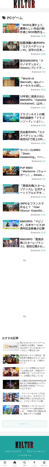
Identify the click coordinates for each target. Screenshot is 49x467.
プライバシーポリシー (36, 451)
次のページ (24, 424)
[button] (43, 380)
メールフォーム (24, 455)
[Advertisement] (24, 286)
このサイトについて (12, 451)
